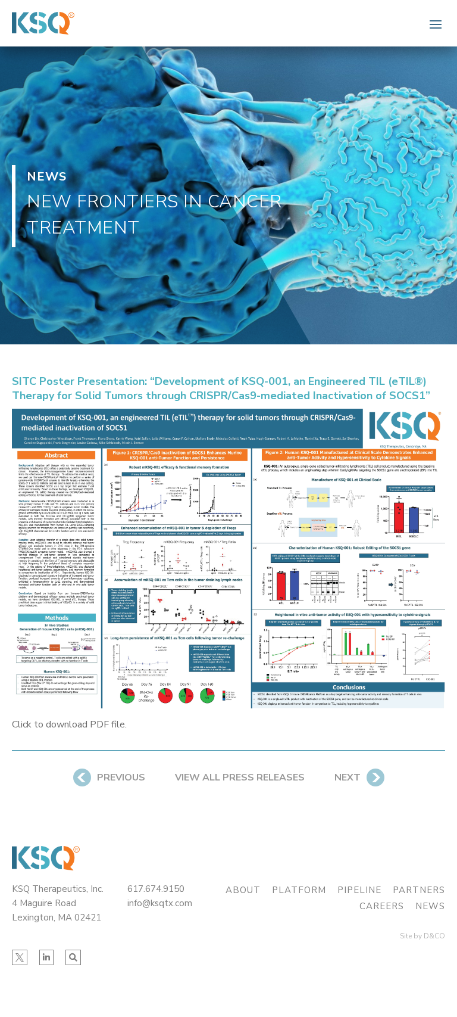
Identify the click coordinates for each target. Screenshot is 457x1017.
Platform (299, 890)
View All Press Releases (240, 777)
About (243, 890)
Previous (121, 777)
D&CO (434, 936)
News (430, 906)
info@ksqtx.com (159, 903)
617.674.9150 (155, 889)
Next (347, 777)
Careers (381, 906)
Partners (419, 890)
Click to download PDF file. (69, 724)
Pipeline (359, 890)
